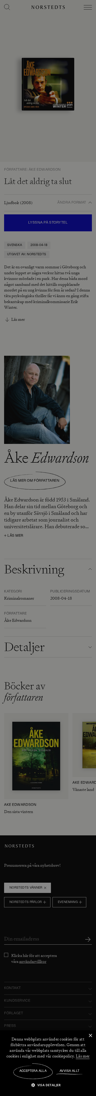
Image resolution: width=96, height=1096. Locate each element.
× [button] (90, 1036)
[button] (48, 1084)
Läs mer (83, 1056)
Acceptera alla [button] (33, 1071)
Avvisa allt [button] (69, 1071)
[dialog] (48, 548)
